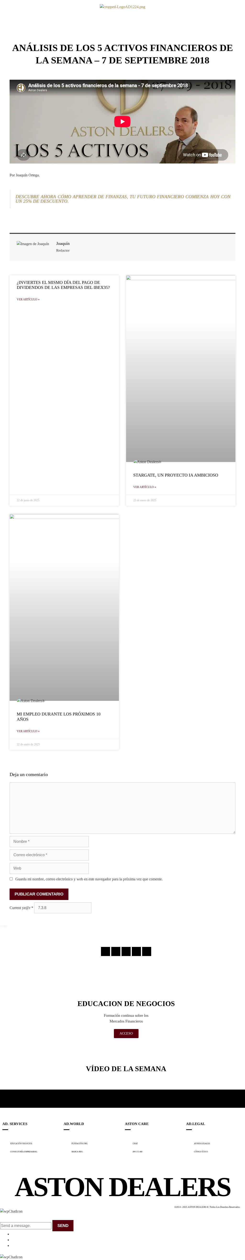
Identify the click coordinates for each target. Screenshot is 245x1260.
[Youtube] (146, 951)
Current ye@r (21, 908)
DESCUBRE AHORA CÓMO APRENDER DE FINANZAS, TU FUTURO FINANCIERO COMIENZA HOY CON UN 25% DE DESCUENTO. (123, 199)
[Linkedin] (136, 951)
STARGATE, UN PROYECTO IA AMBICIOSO (175, 475)
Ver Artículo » (28, 299)
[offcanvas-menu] (6, 6)
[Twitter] (126, 951)
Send (62, 1225)
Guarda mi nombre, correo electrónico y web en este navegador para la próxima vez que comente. (89, 879)
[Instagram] (105, 951)
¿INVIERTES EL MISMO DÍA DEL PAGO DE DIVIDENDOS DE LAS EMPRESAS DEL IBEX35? (63, 285)
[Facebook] (115, 951)
